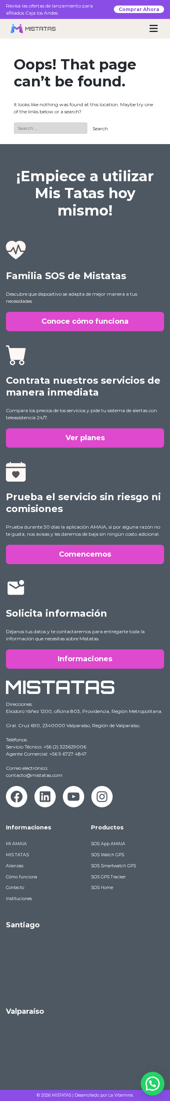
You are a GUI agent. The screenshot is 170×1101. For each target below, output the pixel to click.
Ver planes (85, 437)
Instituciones (19, 898)
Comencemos (85, 554)
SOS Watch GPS (107, 854)
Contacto (15, 887)
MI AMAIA (16, 843)
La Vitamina (120, 1095)
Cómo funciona (21, 877)
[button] (152, 1083)
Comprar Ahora (139, 9)
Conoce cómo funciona (85, 321)
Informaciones (85, 659)
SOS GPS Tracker (108, 877)
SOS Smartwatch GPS (113, 865)
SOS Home (102, 887)
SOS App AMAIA (108, 843)
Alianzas (14, 865)
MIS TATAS (17, 854)
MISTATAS (61, 1095)
